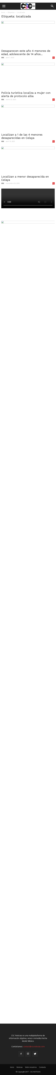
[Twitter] (35, 1054)
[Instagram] (28, 1054)
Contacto (42, 1067)
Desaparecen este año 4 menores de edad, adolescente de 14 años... (25, 52)
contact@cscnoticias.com (34, 1046)
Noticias (20, 1067)
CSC (2, 57)
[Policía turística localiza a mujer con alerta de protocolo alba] (28, 76)
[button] (52, 6)
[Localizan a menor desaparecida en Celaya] (28, 160)
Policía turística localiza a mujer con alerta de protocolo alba (26, 94)
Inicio (3, 12)
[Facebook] (21, 1054)
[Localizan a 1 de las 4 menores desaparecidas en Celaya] (28, 118)
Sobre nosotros (31, 1067)
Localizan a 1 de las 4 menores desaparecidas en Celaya (21, 136)
